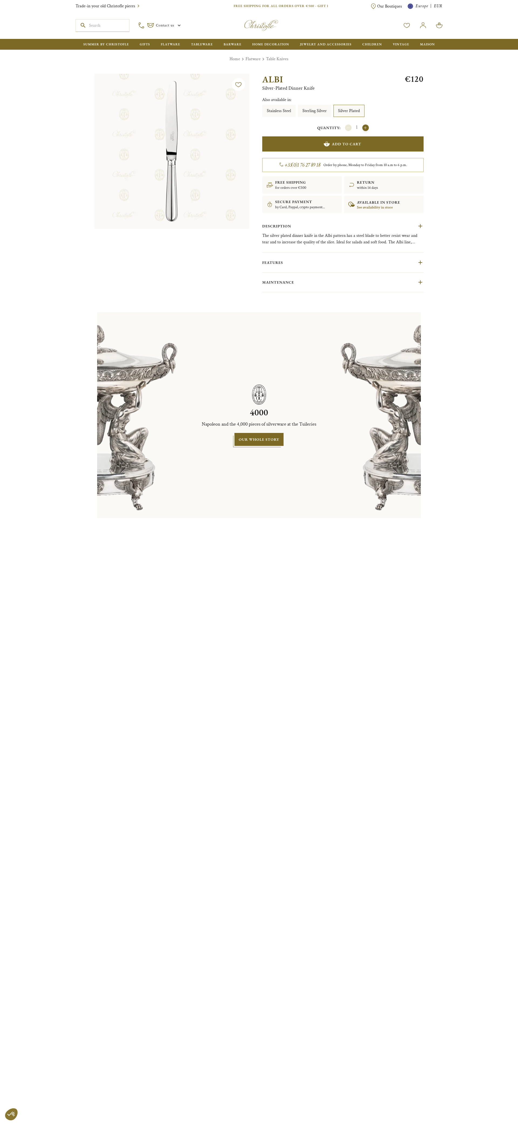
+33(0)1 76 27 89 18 (302, 165)
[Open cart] (439, 25)
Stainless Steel (279, 111)
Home (235, 59)
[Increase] (365, 128)
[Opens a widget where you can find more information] (20, 1127)
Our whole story (259, 439)
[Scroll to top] (497, 1115)
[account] (406, 25)
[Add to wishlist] (238, 84)
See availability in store (375, 207)
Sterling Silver (314, 111)
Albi (272, 79)
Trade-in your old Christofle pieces (105, 6)
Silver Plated (349, 111)
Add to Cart (346, 144)
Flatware (253, 59)
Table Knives (277, 59)
